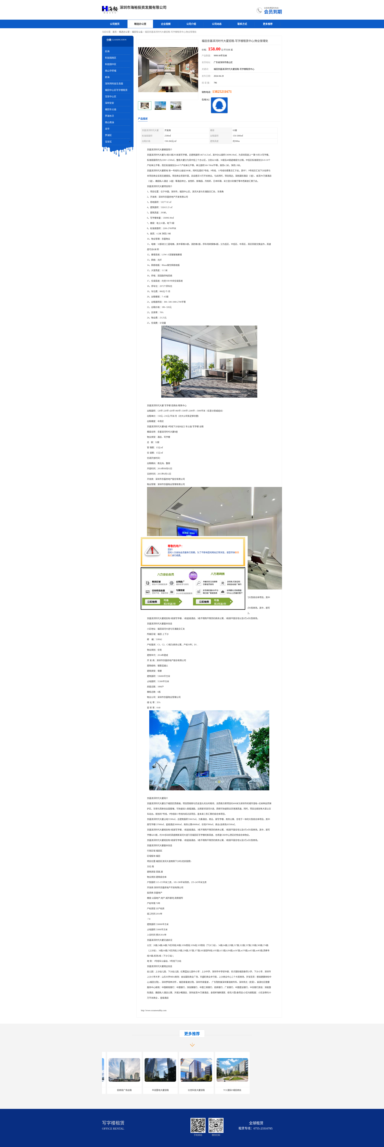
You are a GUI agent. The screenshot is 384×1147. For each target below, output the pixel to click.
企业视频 (166, 24)
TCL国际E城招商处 (155, 1090)
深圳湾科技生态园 (114, 83)
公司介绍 (191, 24)
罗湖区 (108, 135)
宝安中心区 (110, 96)
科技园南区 (110, 58)
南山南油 (109, 122)
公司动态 (217, 24)
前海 (107, 77)
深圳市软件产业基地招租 (263, 1090)
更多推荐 (268, 24)
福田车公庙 (137, 32)
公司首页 (115, 24)
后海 (107, 51)
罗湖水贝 (109, 116)
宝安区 (108, 142)
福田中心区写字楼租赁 (116, 90)
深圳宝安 (109, 103)
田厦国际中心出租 (191, 1090)
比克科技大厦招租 (119, 1090)
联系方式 (242, 24)
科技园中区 (110, 64)
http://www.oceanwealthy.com (153, 1010)
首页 (114, 32)
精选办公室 (140, 24)
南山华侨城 (110, 71)
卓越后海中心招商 (227, 1090)
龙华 (107, 129)
